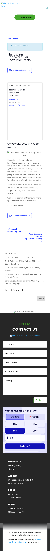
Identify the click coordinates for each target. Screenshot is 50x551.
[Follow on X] (20, 527)
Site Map (12, 469)
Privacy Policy (14, 465)
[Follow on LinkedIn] (29, 527)
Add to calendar (20, 70)
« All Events (12, 38)
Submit (40, 400)
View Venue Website (17, 105)
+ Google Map (14, 99)
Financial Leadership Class (15, 230)
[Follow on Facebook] (16, 527)
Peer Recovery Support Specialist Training (33, 237)
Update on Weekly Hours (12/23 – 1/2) (20, 257)
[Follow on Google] (33, 527)
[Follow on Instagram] (25, 527)
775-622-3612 (14, 497)
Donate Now (26, 17)
